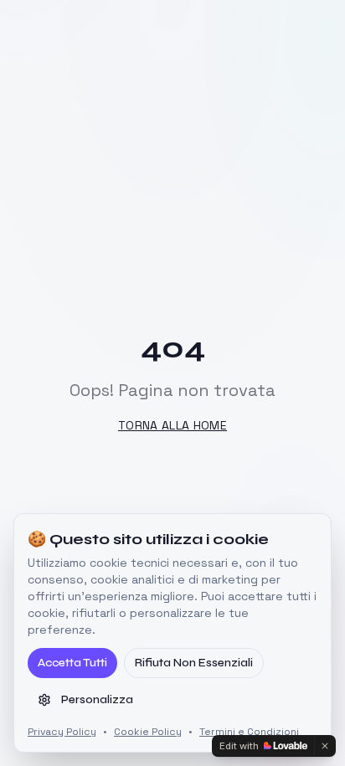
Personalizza (97, 699)
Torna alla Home (172, 425)
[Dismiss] (325, 746)
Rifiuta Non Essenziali (194, 662)
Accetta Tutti (72, 662)
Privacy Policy (62, 731)
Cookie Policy (148, 731)
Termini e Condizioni (249, 731)
